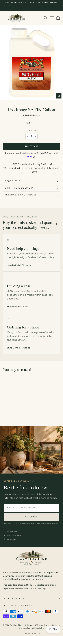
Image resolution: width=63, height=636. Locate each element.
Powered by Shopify (31, 633)
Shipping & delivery (19, 188)
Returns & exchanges (21, 194)
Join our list (32, 517)
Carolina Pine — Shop (15, 598)
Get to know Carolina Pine (18, 606)
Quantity (31, 130)
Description (14, 181)
